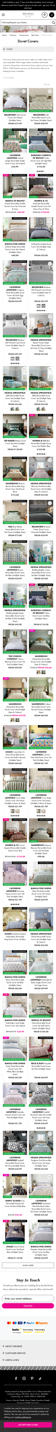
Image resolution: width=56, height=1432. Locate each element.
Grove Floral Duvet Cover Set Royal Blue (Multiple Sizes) (15, 1249)
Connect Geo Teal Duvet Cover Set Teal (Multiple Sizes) (41, 756)
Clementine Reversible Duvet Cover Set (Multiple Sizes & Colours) (41, 660)
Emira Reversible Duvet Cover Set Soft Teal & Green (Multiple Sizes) (41, 1024)
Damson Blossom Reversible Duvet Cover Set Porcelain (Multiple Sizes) (41, 849)
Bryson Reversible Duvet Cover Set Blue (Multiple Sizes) (15, 571)
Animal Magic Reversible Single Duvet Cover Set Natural (15, 159)
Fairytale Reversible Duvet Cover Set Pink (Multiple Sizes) (41, 1066)
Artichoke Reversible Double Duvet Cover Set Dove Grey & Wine (41, 204)
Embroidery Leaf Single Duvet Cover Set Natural (15, 1023)
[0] (51, 17)
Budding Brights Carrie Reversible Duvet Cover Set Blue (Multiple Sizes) (41, 571)
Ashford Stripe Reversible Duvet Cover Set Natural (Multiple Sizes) (15, 248)
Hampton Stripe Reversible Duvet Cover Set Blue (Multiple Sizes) (41, 1250)
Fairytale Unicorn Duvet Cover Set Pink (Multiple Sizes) (15, 1113)
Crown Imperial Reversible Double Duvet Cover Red (15, 848)
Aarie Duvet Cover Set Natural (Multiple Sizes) (15, 117)
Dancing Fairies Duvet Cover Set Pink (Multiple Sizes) (15, 892)
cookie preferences (23, 1417)
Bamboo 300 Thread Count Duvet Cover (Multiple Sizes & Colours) (41, 291)
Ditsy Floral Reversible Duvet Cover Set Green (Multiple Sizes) (41, 892)
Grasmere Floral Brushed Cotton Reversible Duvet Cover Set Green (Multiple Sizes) (41, 1206)
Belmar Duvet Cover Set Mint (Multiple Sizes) (15, 443)
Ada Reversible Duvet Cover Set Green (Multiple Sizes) (41, 117)
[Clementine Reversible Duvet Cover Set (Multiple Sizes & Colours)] (39, 672)
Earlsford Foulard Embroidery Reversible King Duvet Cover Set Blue (15, 936)
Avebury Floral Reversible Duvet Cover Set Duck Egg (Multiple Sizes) (15, 292)
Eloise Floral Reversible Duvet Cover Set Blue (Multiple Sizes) (15, 981)
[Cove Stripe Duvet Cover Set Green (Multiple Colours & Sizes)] (12, 811)
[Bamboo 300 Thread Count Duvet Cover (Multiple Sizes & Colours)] (39, 306)
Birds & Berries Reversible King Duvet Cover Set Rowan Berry (15, 487)
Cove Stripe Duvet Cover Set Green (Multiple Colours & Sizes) (15, 799)
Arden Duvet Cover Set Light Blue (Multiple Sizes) (41, 159)
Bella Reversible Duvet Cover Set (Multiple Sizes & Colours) (15, 396)
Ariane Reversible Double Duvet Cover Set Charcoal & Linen (15, 204)
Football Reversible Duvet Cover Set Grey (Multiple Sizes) (15, 1161)
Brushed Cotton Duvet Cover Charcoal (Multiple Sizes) (41, 529)
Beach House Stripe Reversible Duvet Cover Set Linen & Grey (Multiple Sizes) (41, 345)
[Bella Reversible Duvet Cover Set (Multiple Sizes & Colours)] (12, 409)
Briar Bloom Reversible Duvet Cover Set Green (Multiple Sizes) (15, 529)
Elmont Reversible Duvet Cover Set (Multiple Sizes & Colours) (41, 937)
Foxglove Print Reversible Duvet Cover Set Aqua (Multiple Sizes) (41, 1161)
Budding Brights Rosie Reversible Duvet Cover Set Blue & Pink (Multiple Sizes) (15, 616)
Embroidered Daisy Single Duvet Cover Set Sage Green (41, 981)
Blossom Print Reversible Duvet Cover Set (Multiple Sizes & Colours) (41, 487)
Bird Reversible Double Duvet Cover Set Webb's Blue (41, 443)
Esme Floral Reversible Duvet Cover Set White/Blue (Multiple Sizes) (15, 1069)
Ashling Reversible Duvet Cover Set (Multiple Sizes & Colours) (41, 247)
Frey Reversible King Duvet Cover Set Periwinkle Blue (15, 1203)
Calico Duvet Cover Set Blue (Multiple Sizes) (41, 614)
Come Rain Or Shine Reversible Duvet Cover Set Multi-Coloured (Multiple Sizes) (15, 756)
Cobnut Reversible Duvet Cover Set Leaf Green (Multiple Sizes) (41, 708)
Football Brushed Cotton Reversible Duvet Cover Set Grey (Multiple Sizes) (41, 1115)
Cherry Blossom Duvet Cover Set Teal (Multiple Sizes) (15, 660)
